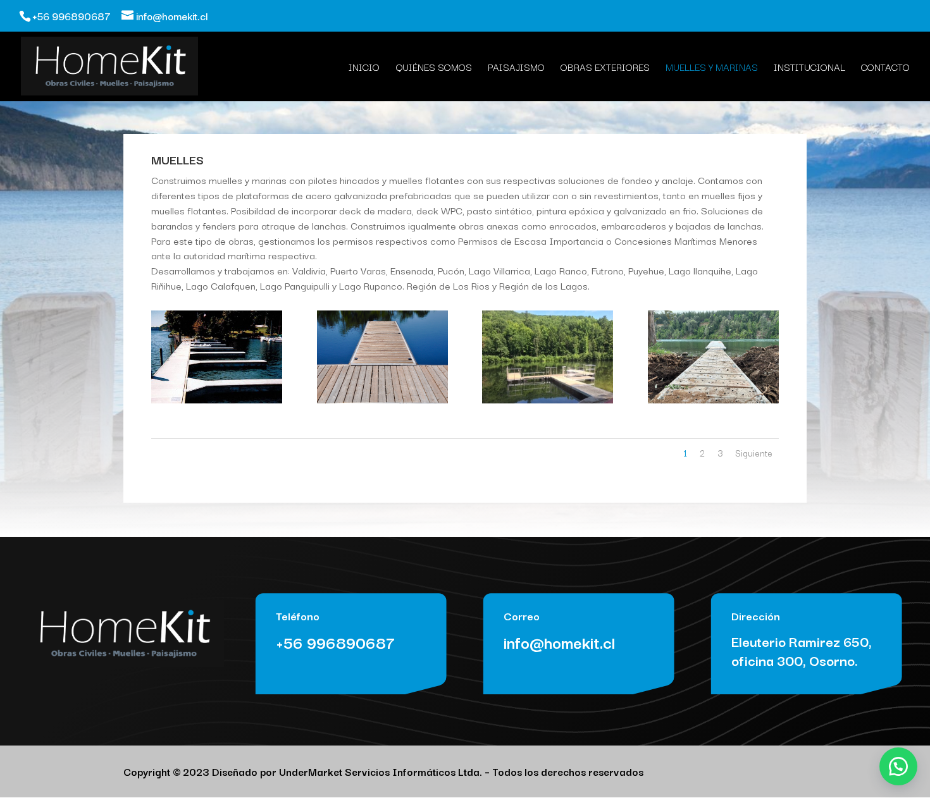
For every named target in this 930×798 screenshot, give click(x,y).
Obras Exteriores (605, 68)
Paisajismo (516, 68)
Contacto (885, 68)
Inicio (364, 68)
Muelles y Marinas (712, 68)
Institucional (809, 68)
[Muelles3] (216, 400)
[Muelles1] (547, 400)
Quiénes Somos (433, 68)
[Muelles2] (382, 400)
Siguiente (753, 453)
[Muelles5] (713, 400)
